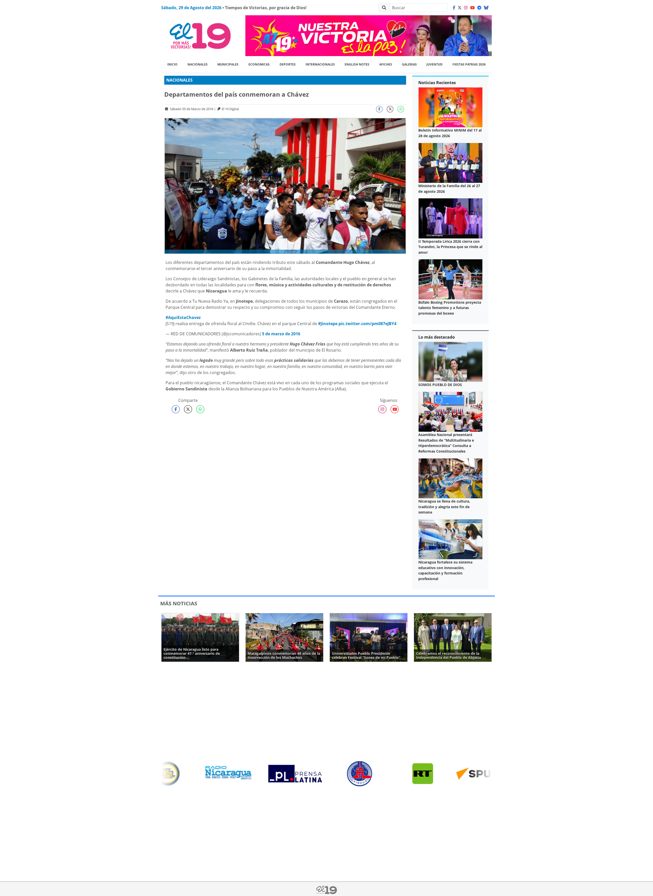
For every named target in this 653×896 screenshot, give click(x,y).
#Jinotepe (327, 323)
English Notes (357, 64)
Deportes (288, 64)
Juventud (434, 64)
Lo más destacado (436, 337)
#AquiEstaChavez (183, 317)
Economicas (259, 64)
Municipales (227, 64)
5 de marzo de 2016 (281, 334)
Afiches (385, 64)
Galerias (409, 64)
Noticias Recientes (437, 82)
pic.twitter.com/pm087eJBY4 (367, 323)
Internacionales (320, 64)
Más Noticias (178, 603)
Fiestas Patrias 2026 (469, 64)
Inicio (172, 64)
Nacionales (197, 64)
